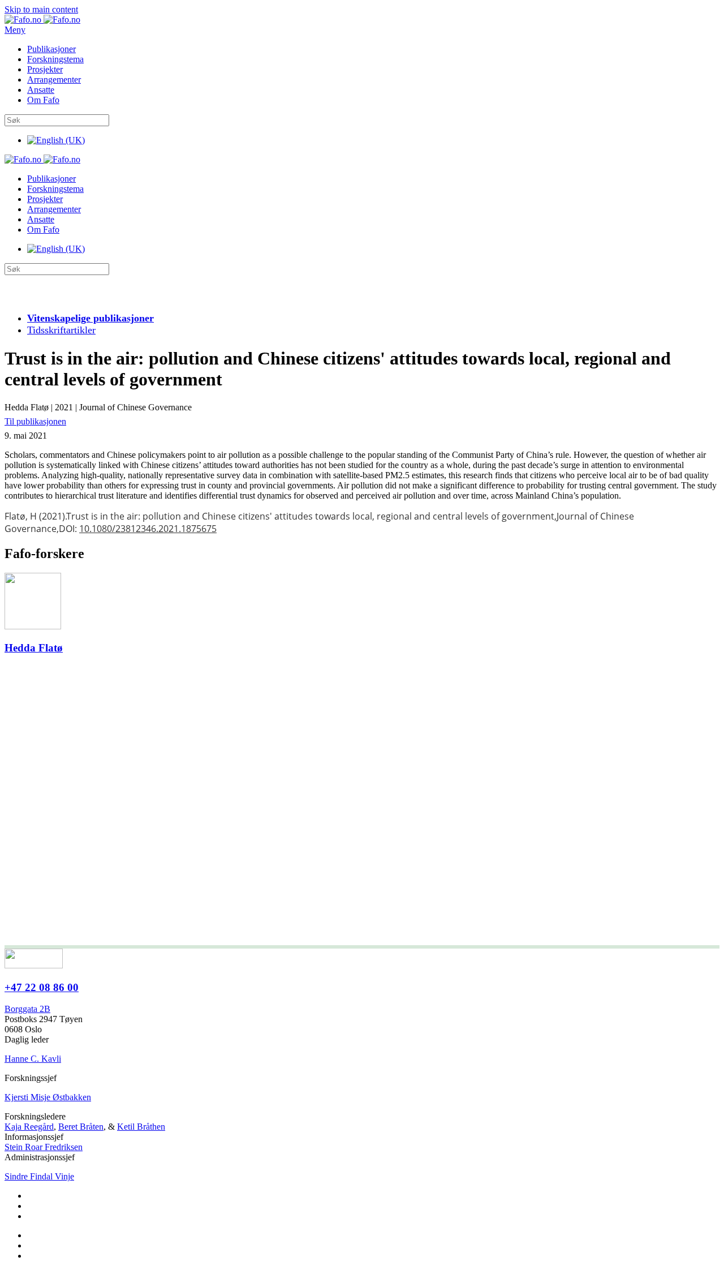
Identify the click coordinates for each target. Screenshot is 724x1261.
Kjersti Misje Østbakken (48, 1097)
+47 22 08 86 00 (42, 987)
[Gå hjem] (42, 19)
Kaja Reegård (29, 1126)
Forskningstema (55, 59)
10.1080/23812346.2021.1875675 (148, 528)
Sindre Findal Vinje (39, 1176)
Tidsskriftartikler (61, 330)
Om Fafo (43, 100)
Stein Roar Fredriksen (44, 1147)
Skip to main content (41, 9)
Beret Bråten (81, 1126)
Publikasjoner (51, 49)
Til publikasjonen (35, 421)
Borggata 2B (27, 1009)
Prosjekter (45, 69)
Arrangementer (54, 79)
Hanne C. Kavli (33, 1058)
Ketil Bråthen (141, 1126)
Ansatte (40, 90)
